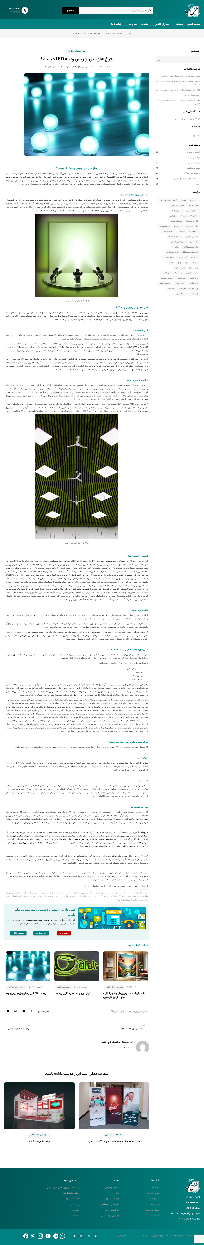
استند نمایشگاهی (71, 1193)
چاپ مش (171, 288)
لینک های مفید (71, 1181)
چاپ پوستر (194, 293)
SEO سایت (194, 200)
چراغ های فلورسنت (34, 177)
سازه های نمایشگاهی (76, 51)
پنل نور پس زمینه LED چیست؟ (134, 195)
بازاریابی (173, 216)
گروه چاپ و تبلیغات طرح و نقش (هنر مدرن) (128, 873)
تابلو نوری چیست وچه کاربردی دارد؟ (72, 994)
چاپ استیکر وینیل (111, 1198)
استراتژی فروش (192, 210)
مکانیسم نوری (43, 592)
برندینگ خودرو (194, 162)
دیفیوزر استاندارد (56, 207)
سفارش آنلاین (162, 24)
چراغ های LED (116, 1011)
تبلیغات (68, 873)
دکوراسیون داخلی (191, 236)
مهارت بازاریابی (168, 257)
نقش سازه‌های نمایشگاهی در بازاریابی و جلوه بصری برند (177, 90)
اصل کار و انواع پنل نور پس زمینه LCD (132, 307)
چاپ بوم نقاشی (167, 278)
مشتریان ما (154, 1198)
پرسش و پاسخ (153, 1210)
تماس (103, 880)
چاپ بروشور (181, 278)
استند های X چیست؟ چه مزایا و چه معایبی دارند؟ (114, 1142)
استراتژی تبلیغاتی (177, 205)
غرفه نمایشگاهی (172, 252)
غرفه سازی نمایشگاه (39, 1142)
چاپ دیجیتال (179, 283)
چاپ (76, 873)
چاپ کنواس (181, 293)
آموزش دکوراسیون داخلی (168, 200)
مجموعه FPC (39, 568)
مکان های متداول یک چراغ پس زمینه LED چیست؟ (126, 650)
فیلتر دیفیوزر (118, 721)
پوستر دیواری (182, 262)
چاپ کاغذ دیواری (71, 1198)
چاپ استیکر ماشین (170, 273)
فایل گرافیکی (182, 257)
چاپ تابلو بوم (193, 283)
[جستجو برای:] (177, 135)
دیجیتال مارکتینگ (174, 236)
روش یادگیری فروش (178, 242)
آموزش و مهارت (193, 152)
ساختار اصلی (55, 623)
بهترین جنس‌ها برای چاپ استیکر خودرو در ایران (181, 76)
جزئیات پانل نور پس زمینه (137, 380)
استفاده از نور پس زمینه (138, 556)
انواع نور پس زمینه (140, 330)
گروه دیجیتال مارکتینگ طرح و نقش (74, 66)
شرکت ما (155, 1181)
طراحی (176, 247)
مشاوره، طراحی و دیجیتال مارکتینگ (186, 178)
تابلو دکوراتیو (193, 231)
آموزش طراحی (193, 205)
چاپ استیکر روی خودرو (189, 273)
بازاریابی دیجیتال (192, 221)
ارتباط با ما (116, 24)
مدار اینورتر (126, 411)
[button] (64, 933)
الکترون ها (28, 347)
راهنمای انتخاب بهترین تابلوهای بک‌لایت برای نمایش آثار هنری (124, 996)
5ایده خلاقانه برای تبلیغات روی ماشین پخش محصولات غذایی (178, 102)
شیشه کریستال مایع (50, 312)
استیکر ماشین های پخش (189, 216)
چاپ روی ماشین (165, 283)
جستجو (70, 10)
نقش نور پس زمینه (140, 610)
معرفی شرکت (154, 1193)
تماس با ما (155, 1204)
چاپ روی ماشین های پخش (188, 288)
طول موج (50, 392)
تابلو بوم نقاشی (164, 226)
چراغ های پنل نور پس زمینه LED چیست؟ (76, 168)
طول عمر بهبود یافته (139, 807)
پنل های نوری (140, 1011)
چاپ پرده (75, 1210)
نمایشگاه (195, 262)
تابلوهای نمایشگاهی (97, 886)
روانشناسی (194, 242)
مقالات (144, 24)
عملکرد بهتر (143, 781)
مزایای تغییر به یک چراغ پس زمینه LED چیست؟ (128, 742)
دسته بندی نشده (63, 987)
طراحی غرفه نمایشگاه (190, 252)
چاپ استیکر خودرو (192, 95)
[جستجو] (159, 135)
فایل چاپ (194, 257)
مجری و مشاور (32, 876)
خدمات (179, 24)
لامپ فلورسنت (122, 793)
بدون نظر (48, 66)
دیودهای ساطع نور (135, 362)
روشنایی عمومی (50, 688)
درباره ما (133, 24)
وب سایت (128, 1047)
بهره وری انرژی (142, 758)
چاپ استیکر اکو (179, 267)
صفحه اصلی (193, 24)
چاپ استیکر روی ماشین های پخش (63, 1187)
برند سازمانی (195, 157)
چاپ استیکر (193, 267)
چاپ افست (194, 278)
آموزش (183, 200)
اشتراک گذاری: (43, 1011)
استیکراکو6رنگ (176, 210)
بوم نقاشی (178, 226)
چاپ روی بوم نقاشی (110, 1215)
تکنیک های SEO (169, 231)
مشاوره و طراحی (111, 1187)
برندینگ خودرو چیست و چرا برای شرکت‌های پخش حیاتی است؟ (177, 83)
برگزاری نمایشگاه (192, 226)
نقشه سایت (154, 1215)
